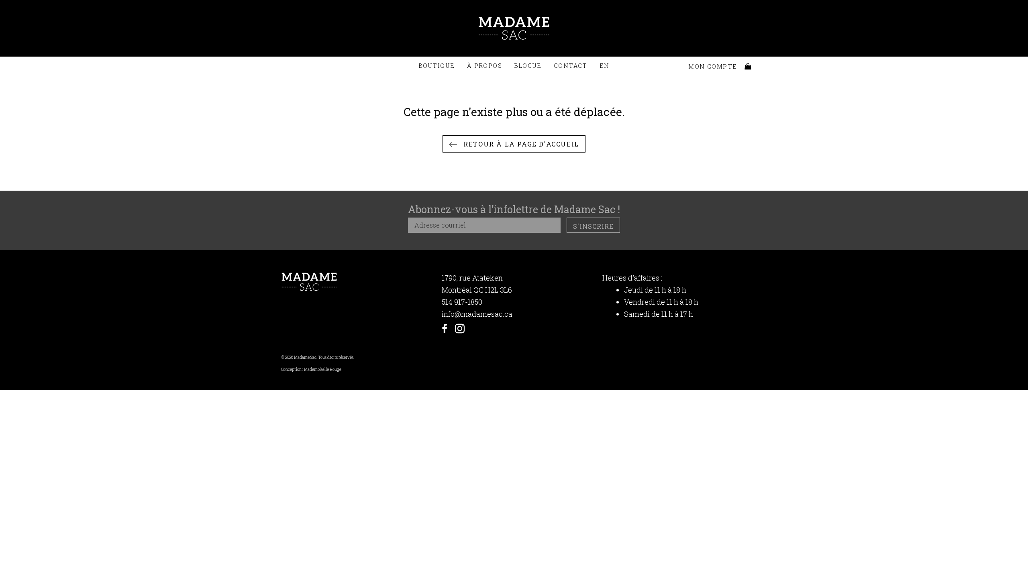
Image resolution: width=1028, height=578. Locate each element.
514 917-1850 (462, 302)
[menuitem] (605, 66)
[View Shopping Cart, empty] (747, 66)
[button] (514, 144)
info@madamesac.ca (477, 314)
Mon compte (712, 66)
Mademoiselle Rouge (322, 369)
